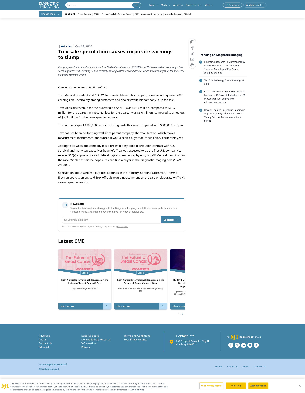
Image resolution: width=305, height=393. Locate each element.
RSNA (96, 14)
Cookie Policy (137, 389)
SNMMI (187, 14)
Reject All (236, 385)
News (245, 366)
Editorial (44, 347)
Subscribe (169, 219)
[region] (152, 386)
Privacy (85, 347)
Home (218, 366)
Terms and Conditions (137, 335)
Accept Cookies (258, 385)
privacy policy (122, 226)
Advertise (44, 335)
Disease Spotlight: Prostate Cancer (117, 14)
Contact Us (45, 343)
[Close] (299, 385)
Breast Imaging (84, 14)
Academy (178, 5)
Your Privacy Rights (135, 339)
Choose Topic (48, 13)
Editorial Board (90, 335)
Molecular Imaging (173, 14)
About (42, 339)
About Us (232, 366)
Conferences (192, 5)
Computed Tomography (151, 14)
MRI (137, 14)
